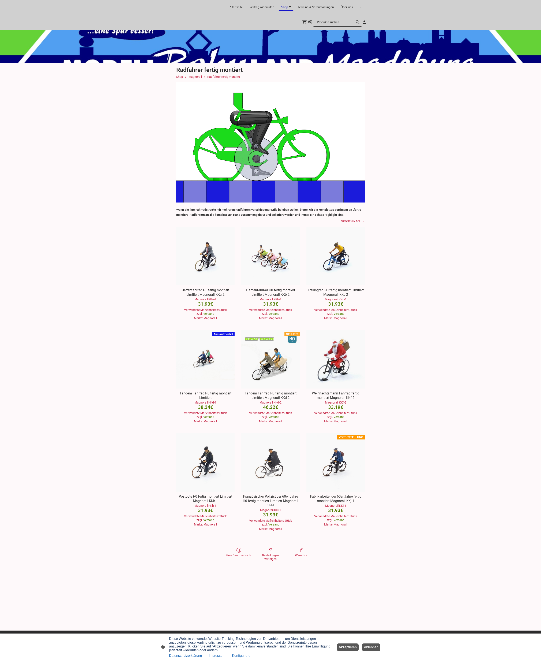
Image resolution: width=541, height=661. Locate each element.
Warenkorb (302, 555)
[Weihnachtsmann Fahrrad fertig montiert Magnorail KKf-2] (335, 359)
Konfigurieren (242, 655)
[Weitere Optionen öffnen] (361, 7)
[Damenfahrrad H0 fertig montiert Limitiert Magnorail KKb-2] (270, 256)
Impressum (217, 655)
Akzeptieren (348, 647)
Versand (208, 313)
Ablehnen (371, 647)
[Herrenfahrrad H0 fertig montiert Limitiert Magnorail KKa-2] (205, 256)
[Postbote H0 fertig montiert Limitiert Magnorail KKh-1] (205, 462)
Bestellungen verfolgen (270, 557)
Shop (179, 76)
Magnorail (195, 76)
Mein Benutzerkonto (239, 555)
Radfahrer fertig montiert (223, 76)
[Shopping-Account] (364, 22)
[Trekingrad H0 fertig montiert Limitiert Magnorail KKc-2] (335, 256)
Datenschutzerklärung (185, 655)
